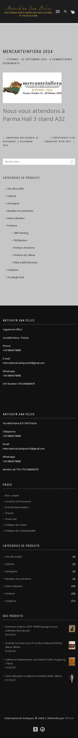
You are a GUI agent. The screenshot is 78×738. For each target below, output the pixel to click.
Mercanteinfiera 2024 (28, 51)
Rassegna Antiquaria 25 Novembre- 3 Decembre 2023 (20, 142)
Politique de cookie (16, 524)
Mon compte (12, 495)
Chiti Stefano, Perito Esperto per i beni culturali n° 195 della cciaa (28, 14)
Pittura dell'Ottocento (25, 262)
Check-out (10, 519)
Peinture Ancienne (24, 247)
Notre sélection (16, 218)
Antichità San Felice (28, 8)
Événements (11, 63)
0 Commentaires (61, 59)
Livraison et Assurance (18, 501)
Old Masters (20, 240)
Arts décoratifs (15, 188)
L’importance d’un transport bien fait (59, 140)
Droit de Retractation (17, 507)
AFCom (69, 718)
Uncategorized (15, 277)
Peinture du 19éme (24, 255)
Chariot (9, 513)
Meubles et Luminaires (20, 210)
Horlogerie (13, 203)
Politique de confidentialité (20, 530)
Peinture (12, 225)
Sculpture (12, 269)
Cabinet (11, 196)
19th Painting (20, 233)
